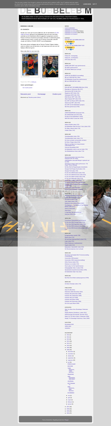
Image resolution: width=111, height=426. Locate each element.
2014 (68, 337)
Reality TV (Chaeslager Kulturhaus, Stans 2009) (77, 318)
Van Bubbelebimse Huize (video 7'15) (74, 151)
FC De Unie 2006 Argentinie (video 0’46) (75, 224)
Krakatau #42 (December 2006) (73, 301)
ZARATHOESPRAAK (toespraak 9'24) (74, 112)
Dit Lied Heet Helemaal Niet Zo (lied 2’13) (75, 239)
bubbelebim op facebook (71, 29)
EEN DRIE (70, 366)
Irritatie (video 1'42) (70, 130)
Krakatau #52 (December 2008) (73, 293)
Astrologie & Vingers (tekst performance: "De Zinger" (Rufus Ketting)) (76, 164)
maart (69, 399)
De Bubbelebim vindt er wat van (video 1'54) (76, 149)
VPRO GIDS (68, 326)
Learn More (87, 4)
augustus (70, 360)
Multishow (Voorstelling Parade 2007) (74, 203)
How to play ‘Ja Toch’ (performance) (74, 266)
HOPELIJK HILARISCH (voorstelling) (74, 75)
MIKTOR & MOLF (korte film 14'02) (74, 118)
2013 (68, 339)
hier (30, 51)
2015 (68, 334)
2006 (68, 409)
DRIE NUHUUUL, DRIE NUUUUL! (71, 388)
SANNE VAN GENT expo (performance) (75, 65)
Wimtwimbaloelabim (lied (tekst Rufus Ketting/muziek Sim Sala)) (74, 158)
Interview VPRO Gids (70, 214)
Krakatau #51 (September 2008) (73, 295)
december (70, 351)
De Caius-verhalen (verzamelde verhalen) (75, 140)
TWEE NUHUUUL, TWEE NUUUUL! (71, 370)
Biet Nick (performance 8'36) (72, 106)
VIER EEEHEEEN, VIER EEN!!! (71, 378)
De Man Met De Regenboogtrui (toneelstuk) (76, 167)
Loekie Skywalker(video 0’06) (72, 197)
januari (70, 404)
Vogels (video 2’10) (70, 245)
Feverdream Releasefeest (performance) (75, 220)
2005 (68, 411)
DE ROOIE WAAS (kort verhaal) (73, 69)
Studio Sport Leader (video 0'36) (73, 180)
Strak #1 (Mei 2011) (70, 289)
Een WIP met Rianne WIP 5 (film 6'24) (74, 100)
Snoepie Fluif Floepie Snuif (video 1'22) (75, 169)
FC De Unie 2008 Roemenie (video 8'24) (75, 174)
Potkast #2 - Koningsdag (71, 55)
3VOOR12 (67, 328)
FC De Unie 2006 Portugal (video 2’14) (75, 222)
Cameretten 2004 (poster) (71, 258)
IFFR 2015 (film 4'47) (70, 59)
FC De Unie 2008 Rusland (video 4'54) (75, 172)
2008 (68, 349)
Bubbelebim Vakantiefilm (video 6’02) (74, 247)
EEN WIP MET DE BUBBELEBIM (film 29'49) (76, 87)
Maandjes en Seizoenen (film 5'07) (74, 89)
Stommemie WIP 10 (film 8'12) (73, 91)
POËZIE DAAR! (71, 364)
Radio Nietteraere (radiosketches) (73, 243)
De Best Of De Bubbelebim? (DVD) (74, 116)
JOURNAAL (71, 381)
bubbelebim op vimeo (70, 31)
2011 (68, 343)
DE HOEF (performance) (71, 67)
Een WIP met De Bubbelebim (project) (74, 104)
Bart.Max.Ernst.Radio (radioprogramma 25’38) (77, 277)
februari (70, 402)
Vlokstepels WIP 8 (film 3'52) (72, 95)
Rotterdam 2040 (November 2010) (74, 291)
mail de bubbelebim (70, 28)
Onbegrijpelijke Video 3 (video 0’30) (74, 268)
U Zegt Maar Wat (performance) (73, 212)
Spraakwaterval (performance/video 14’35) (76, 269)
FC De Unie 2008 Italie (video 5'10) (74, 178)
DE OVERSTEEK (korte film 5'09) (73, 114)
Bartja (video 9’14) (69, 237)
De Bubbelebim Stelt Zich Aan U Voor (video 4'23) (77, 126)
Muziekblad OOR (69, 324)
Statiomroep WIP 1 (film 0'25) (72, 102)
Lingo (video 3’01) (69, 241)
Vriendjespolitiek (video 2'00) (72, 136)
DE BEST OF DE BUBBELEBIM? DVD (74, 45)
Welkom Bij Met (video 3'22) (72, 124)
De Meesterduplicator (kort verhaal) (74, 249)
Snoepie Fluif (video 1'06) (71, 170)
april (69, 397)
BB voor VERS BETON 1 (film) (72, 81)
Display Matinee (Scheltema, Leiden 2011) (76, 312)
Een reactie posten (27, 87)
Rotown (28, 34)
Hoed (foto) (68, 210)
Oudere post (56, 94)
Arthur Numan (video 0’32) (71, 262)
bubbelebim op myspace (71, 34)
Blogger (67, 420)
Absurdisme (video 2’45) (71, 199)
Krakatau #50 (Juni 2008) (71, 297)
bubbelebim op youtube (71, 32)
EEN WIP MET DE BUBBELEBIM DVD (74, 39)
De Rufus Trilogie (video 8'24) (72, 142)
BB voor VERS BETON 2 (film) (72, 77)
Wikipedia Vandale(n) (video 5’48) (73, 195)
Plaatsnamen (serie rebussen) (72, 187)
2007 (68, 406)
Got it (95, 4)
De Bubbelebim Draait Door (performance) (76, 79)
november (70, 353)
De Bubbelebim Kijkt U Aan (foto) (73, 271)
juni (69, 362)
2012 (68, 341)
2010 (68, 345)
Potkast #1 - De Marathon (71, 57)
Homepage (42, 94)
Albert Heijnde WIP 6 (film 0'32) (73, 99)
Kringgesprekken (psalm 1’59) (72, 235)
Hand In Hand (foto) (70, 208)
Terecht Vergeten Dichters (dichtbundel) (75, 182)
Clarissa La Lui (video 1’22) (72, 264)
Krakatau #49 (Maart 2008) (72, 299)
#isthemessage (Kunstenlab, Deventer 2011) (76, 314)
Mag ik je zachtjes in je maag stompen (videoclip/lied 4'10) (75, 145)
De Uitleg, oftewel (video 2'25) (72, 128)
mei (69, 395)
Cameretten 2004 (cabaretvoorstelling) (75, 260)
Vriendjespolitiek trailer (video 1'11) (74, 138)
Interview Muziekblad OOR (72, 147)
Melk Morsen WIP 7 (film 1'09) (72, 97)
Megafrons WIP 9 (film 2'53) (72, 93)
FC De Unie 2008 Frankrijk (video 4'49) (75, 176)
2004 (68, 413)
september (71, 358)
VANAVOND (71, 374)
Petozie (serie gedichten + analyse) (74, 189)
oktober (70, 355)
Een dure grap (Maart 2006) (72, 303)
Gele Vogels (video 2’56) (71, 201)
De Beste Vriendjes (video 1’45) (73, 283)
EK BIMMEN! (71, 392)
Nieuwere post (26, 94)
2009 (68, 347)
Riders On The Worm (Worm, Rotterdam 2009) (77, 316)
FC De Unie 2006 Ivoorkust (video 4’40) (75, 226)
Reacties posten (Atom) (35, 97)
